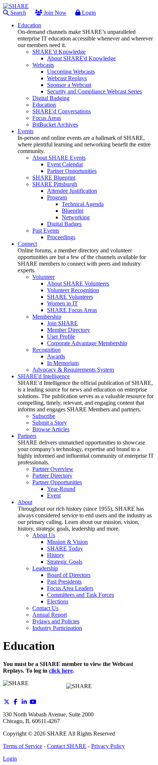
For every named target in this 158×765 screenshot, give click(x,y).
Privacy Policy (108, 746)
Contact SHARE (66, 746)
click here (61, 670)
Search (17, 13)
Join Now (54, 13)
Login (88, 13)
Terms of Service (22, 746)
